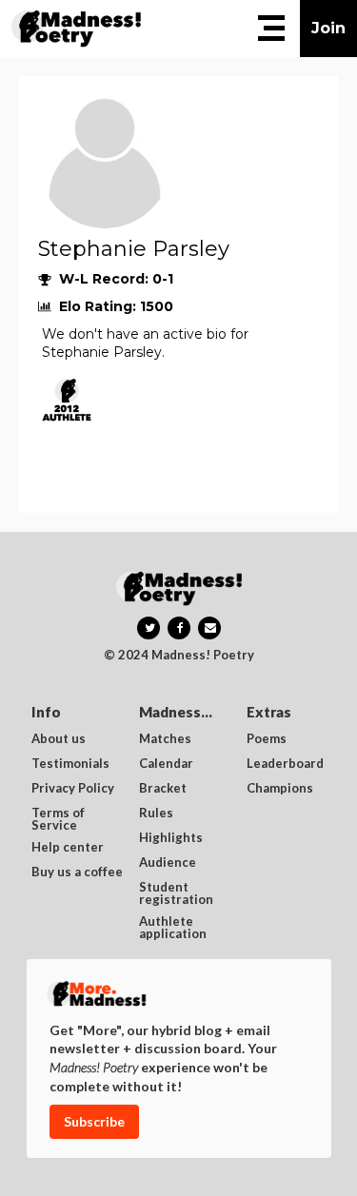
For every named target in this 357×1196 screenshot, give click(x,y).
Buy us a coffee (77, 872)
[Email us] (209, 628)
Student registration (176, 893)
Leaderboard (285, 764)
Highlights (171, 838)
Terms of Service (59, 819)
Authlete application (173, 927)
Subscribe (94, 1121)
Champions (280, 788)
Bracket (163, 788)
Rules (156, 813)
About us (58, 739)
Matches (165, 739)
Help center (67, 847)
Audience (167, 863)
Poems (267, 739)
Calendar (166, 764)
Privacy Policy (72, 788)
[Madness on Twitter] (148, 628)
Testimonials (70, 764)
